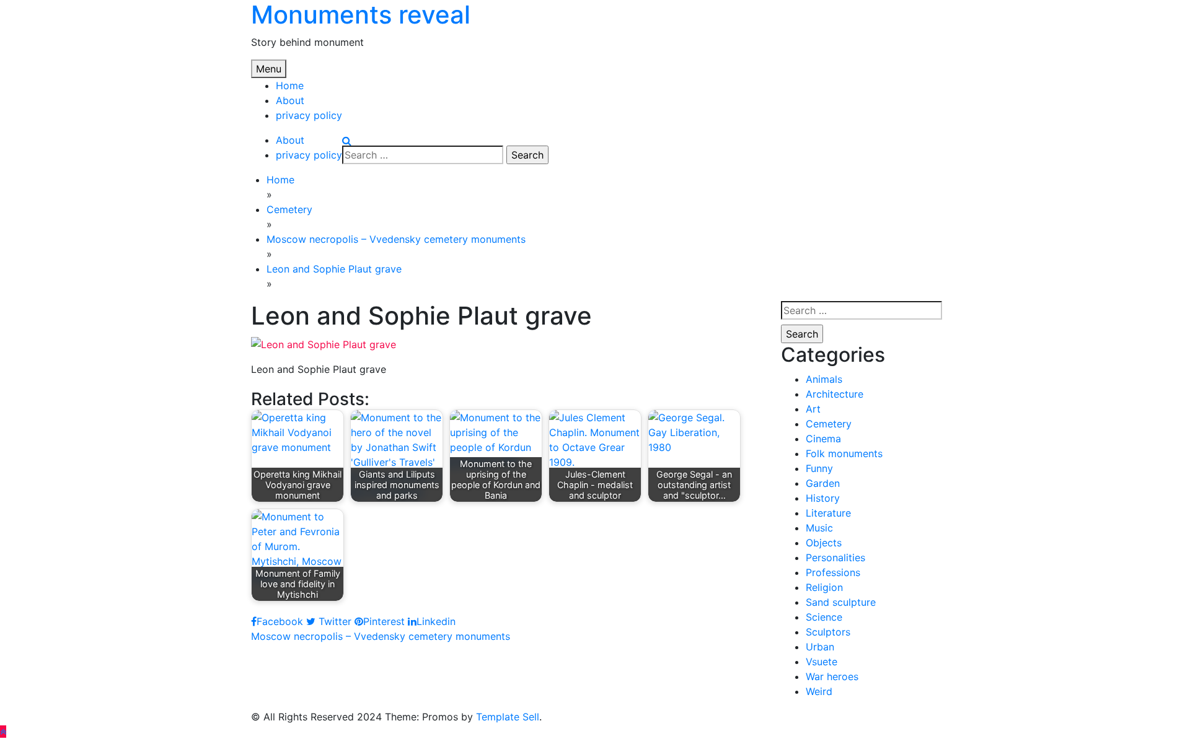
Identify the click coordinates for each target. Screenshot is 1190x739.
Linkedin (436, 621)
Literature (828, 513)
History (823, 498)
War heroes (832, 676)
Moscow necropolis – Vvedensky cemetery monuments (380, 636)
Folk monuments (844, 453)
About (290, 100)
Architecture (834, 394)
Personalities (835, 557)
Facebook (280, 621)
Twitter (333, 621)
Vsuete (821, 661)
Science (824, 617)
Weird (819, 691)
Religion (824, 587)
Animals (824, 379)
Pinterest (384, 621)
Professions (833, 572)
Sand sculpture (841, 602)
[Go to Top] (3, 731)
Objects (824, 542)
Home (290, 85)
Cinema (823, 438)
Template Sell (507, 717)
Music (819, 528)
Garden (823, 483)
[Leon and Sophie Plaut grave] (323, 343)
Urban (820, 647)
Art (813, 409)
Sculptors (828, 632)
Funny (819, 468)
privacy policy (309, 115)
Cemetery (829, 424)
